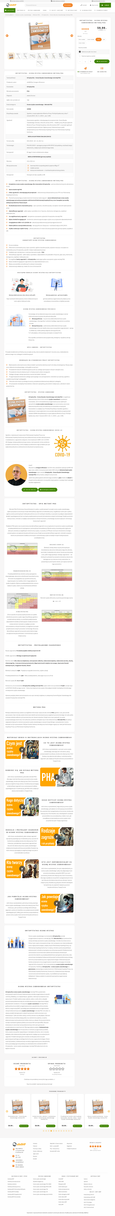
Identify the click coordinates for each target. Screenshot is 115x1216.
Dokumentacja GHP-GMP (89, 1197)
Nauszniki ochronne (88, 1186)
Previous (6, 1111)
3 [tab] (49, 1131)
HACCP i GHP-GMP (95, 1191)
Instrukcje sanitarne (12, 1184)
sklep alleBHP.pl (84, 1212)
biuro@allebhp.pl (48, 489)
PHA (98, 39)
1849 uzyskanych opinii (95, 1150)
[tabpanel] (17, 1111)
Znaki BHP (60, 1179)
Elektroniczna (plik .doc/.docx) (89, 51)
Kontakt (35, 1158)
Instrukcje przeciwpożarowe (14, 1181)
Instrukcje (21, 10)
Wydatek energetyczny (38, 1181)
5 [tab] (54, 1131)
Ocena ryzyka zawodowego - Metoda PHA (39, 104)
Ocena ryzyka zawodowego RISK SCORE (42, 1186)
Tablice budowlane (62, 1191)
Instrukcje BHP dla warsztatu (14, 1196)
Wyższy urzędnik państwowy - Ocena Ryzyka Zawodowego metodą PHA (71, 1117)
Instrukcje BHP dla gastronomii (15, 1194)
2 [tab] (46, 1131)
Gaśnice (85, 1179)
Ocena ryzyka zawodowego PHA (40, 1189)
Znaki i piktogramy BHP (70, 1176)
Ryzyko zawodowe (34, 10)
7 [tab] (59, 1131)
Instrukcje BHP (11, 1179)
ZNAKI (45, 10)
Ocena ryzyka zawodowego (39, 1179)
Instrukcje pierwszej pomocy (14, 1186)
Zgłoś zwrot (36, 1153)
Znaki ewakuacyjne (62, 1186)
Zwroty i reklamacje (37, 1151)
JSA (104, 39)
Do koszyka (102, 61)
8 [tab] (61, 1131)
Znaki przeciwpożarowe (63, 1189)
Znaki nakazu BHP (62, 1202)
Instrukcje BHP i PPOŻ (19, 1176)
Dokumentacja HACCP (89, 1194)
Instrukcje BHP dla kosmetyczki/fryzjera (16, 1189)
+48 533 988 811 (30, 489)
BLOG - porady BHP (54, 1146)
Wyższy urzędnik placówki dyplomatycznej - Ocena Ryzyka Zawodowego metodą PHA (97, 1117)
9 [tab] (64, 1131)
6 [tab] (56, 1131)
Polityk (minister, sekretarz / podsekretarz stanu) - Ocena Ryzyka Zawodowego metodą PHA (17, 1118)
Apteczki (86, 1181)
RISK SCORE (91, 39)
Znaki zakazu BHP (62, 1196)
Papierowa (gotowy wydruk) (88, 56)
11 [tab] (69, 1131)
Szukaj (68, 5)
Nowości (35, 1156)
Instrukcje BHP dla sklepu (13, 1191)
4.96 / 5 (95, 1148)
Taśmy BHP (60, 1204)
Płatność (35, 1146)
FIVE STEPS (82, 43)
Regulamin (69, 1146)
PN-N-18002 (82, 39)
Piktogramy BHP (62, 1184)
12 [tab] (71, 1131)
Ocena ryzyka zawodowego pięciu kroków (42, 1194)
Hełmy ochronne (88, 1189)
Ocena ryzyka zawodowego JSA (40, 1191)
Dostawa (35, 1143)
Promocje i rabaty (37, 1148)
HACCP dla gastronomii (89, 1204)
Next (108, 1111)
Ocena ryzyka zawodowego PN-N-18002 (42, 1184)
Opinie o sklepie (95, 1142)
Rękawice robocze (88, 1184)
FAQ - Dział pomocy (54, 1148)
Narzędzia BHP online (55, 1151)
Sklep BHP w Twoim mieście (56, 1143)
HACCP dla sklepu (88, 1202)
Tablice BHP (61, 1181)
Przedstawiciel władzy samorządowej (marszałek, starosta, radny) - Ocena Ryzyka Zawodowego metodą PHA (44, 1118)
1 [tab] (43, 1131)
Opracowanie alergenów (89, 1199)
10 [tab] (66, 1131)
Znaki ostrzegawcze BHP (64, 1194)
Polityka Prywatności (71, 1148)
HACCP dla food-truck (89, 1207)
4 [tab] (51, 1131)
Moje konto (69, 1143)
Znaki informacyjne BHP (63, 1199)
